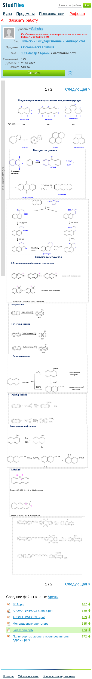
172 (84, 636)
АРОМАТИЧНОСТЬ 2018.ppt (32, 610)
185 (84, 623)
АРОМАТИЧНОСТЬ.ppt (29, 617)
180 (84, 610)
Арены (45, 53)
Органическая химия (37, 47)
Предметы (25, 14)
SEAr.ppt (18, 604)
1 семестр (29, 53)
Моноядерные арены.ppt (30, 623)
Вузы (7, 14)
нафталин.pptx (23, 630)
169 (84, 617)
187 (84, 604)
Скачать (34, 73)
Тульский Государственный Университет (53, 41)
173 (84, 630)
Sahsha (37, 29)
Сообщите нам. (40, 37)
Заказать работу (23, 20)
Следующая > (78, 89)
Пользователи (51, 14)
